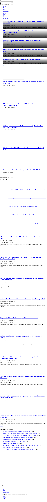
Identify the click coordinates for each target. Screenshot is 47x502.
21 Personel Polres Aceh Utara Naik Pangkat (11, 443)
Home (4, 498)
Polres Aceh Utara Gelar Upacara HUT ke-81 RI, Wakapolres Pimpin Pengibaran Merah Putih (20, 435)
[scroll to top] (1, 500)
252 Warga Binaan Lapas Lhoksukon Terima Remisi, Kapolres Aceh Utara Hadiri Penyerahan (20, 433)
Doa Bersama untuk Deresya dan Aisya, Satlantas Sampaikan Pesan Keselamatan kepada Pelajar (20, 445)
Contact (4, 497)
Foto (3, 8)
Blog (4, 496)
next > (1, 426)
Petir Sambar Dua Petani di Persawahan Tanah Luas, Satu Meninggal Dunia (16, 431)
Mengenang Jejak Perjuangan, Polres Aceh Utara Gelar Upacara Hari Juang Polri (17, 437)
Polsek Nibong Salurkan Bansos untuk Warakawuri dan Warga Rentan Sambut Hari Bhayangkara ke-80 (27, 198)
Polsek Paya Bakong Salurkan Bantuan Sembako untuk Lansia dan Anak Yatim (22, 206)
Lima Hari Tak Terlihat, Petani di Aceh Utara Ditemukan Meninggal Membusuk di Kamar (24, 214)
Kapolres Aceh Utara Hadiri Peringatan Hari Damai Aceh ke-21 (22, 59)
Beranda (4, 6)
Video (4, 9)
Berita (4, 7)
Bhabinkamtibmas (6, 11)
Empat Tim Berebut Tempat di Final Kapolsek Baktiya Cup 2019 (14, 447)
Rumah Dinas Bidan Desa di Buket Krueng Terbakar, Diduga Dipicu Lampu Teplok (23, 223)
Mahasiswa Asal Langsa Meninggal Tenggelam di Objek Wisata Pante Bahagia (17, 439)
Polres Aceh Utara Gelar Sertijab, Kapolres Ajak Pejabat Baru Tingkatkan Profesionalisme (19, 449)
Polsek (4, 10)
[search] (12, 2)
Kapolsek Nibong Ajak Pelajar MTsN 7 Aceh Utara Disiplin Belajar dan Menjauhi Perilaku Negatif (26, 189)
